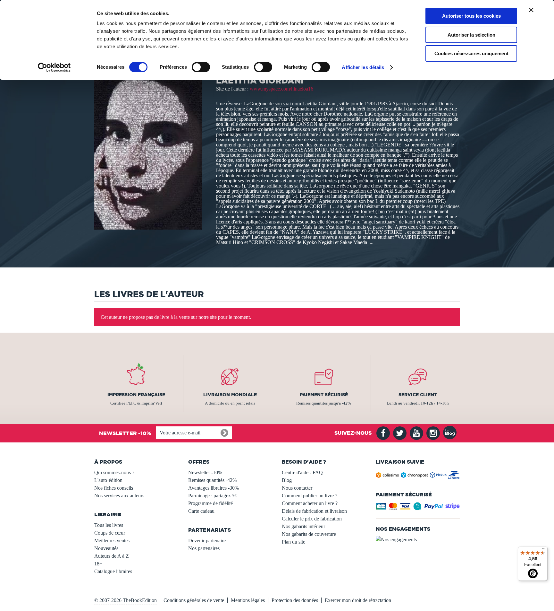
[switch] (201, 67)
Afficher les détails (363, 67)
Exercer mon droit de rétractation (358, 600)
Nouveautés (106, 548)
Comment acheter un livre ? (310, 503)
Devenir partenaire (207, 540)
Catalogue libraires (113, 571)
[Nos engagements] (418, 540)
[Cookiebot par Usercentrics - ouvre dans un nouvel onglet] (54, 67)
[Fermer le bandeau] (531, 10)
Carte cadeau (201, 511)
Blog (287, 480)
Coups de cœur (109, 533)
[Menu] (544, 550)
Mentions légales (248, 600)
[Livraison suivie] (418, 476)
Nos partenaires (204, 548)
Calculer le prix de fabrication (312, 518)
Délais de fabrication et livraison (314, 511)
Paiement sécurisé (324, 394)
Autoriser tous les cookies (471, 16)
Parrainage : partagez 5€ (212, 495)
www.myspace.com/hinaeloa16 (281, 89)
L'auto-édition (108, 480)
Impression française (136, 394)
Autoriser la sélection (471, 35)
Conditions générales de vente (194, 600)
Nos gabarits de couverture (309, 534)
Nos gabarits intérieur (303, 526)
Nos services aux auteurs (119, 495)
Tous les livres (108, 525)
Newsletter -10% (205, 472)
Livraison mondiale (230, 394)
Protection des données (295, 600)
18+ (98, 563)
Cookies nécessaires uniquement (471, 53)
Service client (418, 394)
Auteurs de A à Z (111, 556)
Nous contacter (297, 488)
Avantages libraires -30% (213, 488)
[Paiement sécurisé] (418, 508)
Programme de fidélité (210, 503)
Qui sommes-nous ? (114, 472)
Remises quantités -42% (212, 480)
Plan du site (293, 542)
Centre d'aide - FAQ (302, 472)
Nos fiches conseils (113, 488)
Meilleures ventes (112, 540)
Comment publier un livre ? (309, 495)
